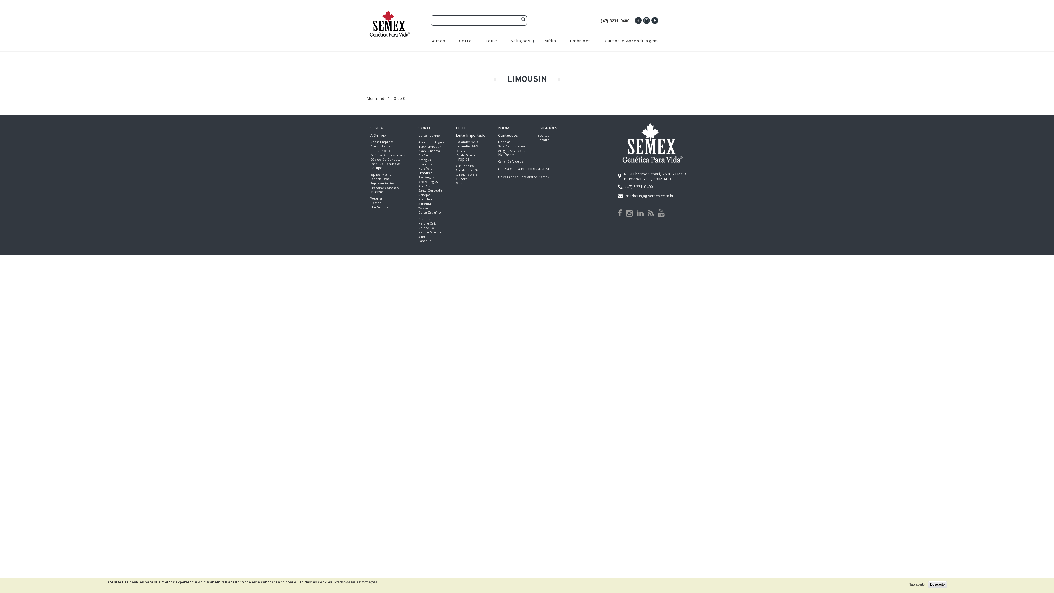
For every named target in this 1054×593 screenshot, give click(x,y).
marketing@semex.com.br (650, 195)
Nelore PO (426, 228)
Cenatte (543, 140)
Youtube (654, 20)
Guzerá (461, 179)
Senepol (424, 195)
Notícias (504, 142)
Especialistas (379, 179)
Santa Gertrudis (430, 190)
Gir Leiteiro (465, 166)
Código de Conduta (385, 159)
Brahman (425, 219)
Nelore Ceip (427, 223)
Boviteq (543, 135)
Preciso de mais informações (355, 582)
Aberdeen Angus (431, 142)
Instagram (646, 20)
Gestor (375, 203)
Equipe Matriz (380, 174)
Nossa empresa (382, 142)
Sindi (422, 236)
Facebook (638, 20)
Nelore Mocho (429, 232)
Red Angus (426, 177)
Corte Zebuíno (429, 212)
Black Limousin (430, 146)
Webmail (377, 198)
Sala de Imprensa (511, 146)
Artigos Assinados (511, 151)
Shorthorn (426, 199)
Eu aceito (937, 584)
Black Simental (429, 151)
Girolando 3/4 (466, 170)
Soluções (521, 40)
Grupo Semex (381, 146)
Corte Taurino (429, 135)
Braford (424, 155)
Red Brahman (428, 186)
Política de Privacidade (388, 155)
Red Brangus (428, 182)
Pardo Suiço (465, 155)
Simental (425, 204)
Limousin (425, 173)
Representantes (382, 183)
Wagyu (423, 208)
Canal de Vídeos (510, 161)
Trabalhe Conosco (384, 188)
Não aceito (917, 584)
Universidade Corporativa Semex (524, 177)
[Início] (389, 12)
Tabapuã (424, 241)
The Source (379, 207)
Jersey (460, 151)
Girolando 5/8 (466, 174)
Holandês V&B (467, 142)
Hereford (425, 168)
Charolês (425, 164)
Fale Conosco (380, 151)
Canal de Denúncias (385, 164)
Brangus (424, 160)
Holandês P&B (467, 146)
